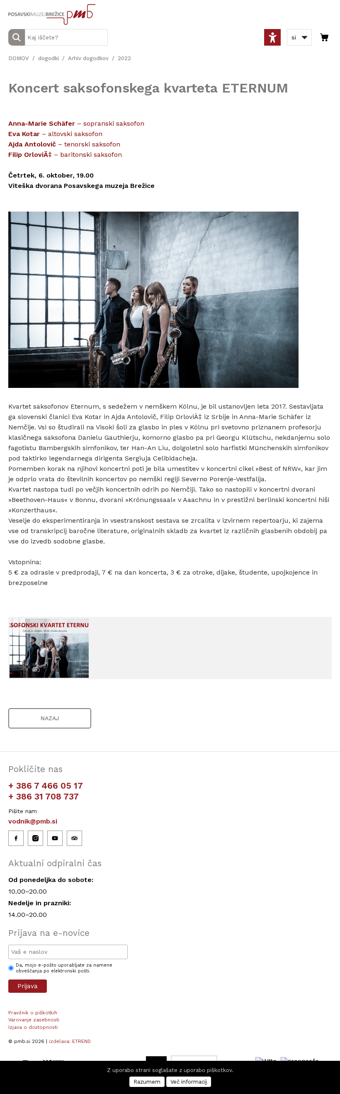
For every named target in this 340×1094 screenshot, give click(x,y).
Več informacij (188, 1082)
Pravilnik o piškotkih (32, 1013)
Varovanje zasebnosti (33, 1020)
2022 (124, 58)
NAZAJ (50, 718)
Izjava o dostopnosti (33, 1027)
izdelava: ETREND (70, 1041)
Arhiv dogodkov (88, 58)
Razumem (147, 1082)
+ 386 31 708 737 (43, 796)
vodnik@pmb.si (32, 821)
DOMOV (18, 58)
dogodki (48, 58)
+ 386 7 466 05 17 (45, 785)
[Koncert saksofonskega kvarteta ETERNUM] (49, 648)
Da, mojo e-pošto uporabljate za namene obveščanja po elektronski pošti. (64, 968)
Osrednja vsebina (20, 4)
